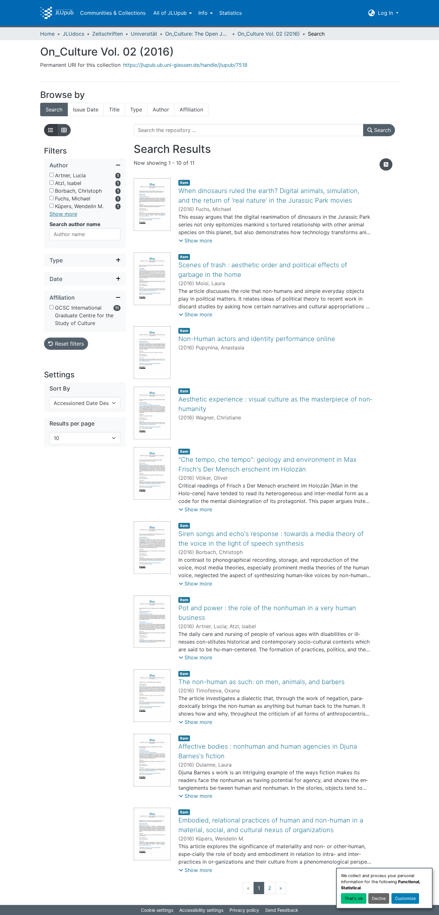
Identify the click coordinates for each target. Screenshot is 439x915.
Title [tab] (114, 109)
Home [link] (47, 34)
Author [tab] (161, 109)
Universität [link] (144, 34)
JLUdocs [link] (73, 34)
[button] (57, 12)
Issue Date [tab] (85, 109)
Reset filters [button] (68, 343)
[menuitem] (172, 13)
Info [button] (203, 13)
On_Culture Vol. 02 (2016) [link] (268, 34)
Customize (405, 898)
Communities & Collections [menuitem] (113, 13)
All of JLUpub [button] (170, 13)
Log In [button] (386, 13)
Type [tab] (136, 109)
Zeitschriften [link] (107, 34)
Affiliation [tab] (191, 109)
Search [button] (381, 130)
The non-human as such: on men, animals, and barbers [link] (261, 682)
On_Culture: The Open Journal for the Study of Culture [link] (197, 34)
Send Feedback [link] (281, 910)
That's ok (354, 898)
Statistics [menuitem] (230, 13)
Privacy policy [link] (244, 910)
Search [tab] (54, 109)
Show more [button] (63, 214)
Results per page (71, 423)
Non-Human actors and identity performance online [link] (256, 339)
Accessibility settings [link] (201, 910)
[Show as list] (51, 130)
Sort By (59, 388)
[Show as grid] (64, 130)
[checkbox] (51, 175)
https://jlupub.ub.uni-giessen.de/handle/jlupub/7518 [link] (185, 65)
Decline (379, 898)
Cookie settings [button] (157, 910)
